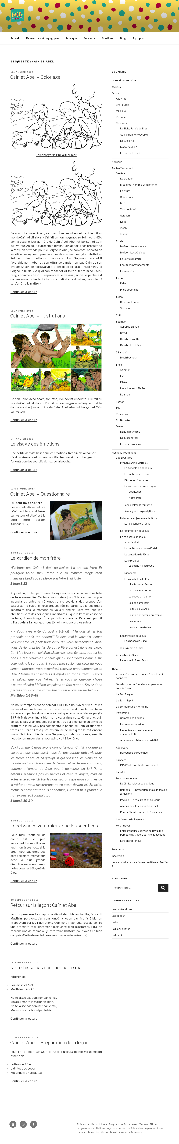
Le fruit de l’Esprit (130, 153)
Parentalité (122, 712)
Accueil (15, 38)
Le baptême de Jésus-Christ (140, 548)
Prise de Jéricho (129, 289)
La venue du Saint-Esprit (134, 660)
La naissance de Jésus (137, 523)
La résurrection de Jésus (134, 530)
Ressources (119, 849)
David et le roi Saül (130, 345)
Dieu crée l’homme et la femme (138, 184)
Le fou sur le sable (139, 608)
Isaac (123, 221)
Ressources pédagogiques (43, 38)
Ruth (118, 315)
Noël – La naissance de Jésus (137, 783)
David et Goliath (129, 339)
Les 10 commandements (134, 264)
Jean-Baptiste (132, 542)
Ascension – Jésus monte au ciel (139, 806)
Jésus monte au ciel (131, 647)
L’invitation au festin (140, 584)
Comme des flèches (132, 717)
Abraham (125, 215)
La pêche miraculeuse (141, 565)
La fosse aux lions (130, 444)
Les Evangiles (124, 457)
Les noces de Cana (135, 640)
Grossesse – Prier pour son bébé (139, 740)
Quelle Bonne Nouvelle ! (134, 134)
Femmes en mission (132, 724)
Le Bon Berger (124, 694)
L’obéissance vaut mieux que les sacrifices (54, 825)
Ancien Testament (122, 168)
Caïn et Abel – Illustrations (38, 316)
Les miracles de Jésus (133, 635)
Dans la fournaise (130, 431)
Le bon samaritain (138, 602)
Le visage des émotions (35, 444)
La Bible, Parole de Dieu (134, 128)
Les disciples (131, 560)
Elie (122, 376)
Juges (119, 296)
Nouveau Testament (124, 452)
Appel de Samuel (129, 326)
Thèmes (116, 669)
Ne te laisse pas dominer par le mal (46, 967)
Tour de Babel (128, 209)
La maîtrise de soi (122, 909)
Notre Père (135, 497)
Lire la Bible (122, 104)
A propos (138, 38)
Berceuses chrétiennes (134, 752)
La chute (125, 190)
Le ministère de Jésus (133, 536)
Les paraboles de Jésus (138, 579)
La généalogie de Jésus (138, 467)
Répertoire (122, 747)
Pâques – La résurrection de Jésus (140, 799)
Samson (125, 308)
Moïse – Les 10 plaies (132, 252)
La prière (121, 759)
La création (126, 178)
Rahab (123, 283)
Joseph (124, 234)
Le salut (120, 772)
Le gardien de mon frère (35, 558)
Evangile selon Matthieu (134, 462)
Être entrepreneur (130, 840)
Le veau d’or (127, 271)
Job (118, 407)
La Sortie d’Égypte (131, 258)
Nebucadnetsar (129, 437)
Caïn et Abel (127, 197)
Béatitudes (135, 491)
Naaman (125, 394)
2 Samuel (121, 352)
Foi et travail (123, 825)
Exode (119, 241)
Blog (123, 38)
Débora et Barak (129, 302)
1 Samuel (121, 321)
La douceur (118, 915)
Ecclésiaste (123, 420)
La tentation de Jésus (136, 554)
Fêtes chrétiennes (127, 778)
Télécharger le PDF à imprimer (56, 155)
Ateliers (116, 86)
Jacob (123, 227)
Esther (120, 401)
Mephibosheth (128, 357)
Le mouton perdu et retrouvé (145, 615)
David (123, 332)
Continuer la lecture (23, 292)
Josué (119, 278)
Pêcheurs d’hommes (136, 480)
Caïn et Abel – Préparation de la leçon (49, 1042)
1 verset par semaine (124, 80)
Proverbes (122, 414)
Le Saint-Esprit (124, 700)
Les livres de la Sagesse (130, 819)
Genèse (120, 173)
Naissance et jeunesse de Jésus (139, 518)
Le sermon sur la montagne (140, 486)
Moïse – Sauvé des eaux (134, 246)
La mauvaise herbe (139, 590)
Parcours (121, 117)
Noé (122, 203)
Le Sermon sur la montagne (132, 706)
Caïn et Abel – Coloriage (36, 77)
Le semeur (134, 621)
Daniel (119, 426)
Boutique (107, 38)
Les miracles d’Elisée (132, 388)
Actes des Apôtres (127, 655)
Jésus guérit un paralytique (139, 511)
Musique (71, 38)
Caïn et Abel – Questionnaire (40, 494)
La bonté (117, 935)
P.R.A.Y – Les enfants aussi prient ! (139, 765)
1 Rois (119, 364)
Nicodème (130, 572)
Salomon (125, 369)
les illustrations (42, 922)
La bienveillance (121, 928)
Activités (121, 98)
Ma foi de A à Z (128, 146)
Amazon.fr (136, 1132)
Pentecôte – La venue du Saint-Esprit (142, 812)
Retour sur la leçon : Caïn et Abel (43, 905)
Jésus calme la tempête (138, 504)
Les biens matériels (140, 627)
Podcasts (89, 38)
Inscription (118, 855)
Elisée (123, 382)
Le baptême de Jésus (136, 474)
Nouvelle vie (127, 140)
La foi (115, 922)
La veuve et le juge (139, 596)
